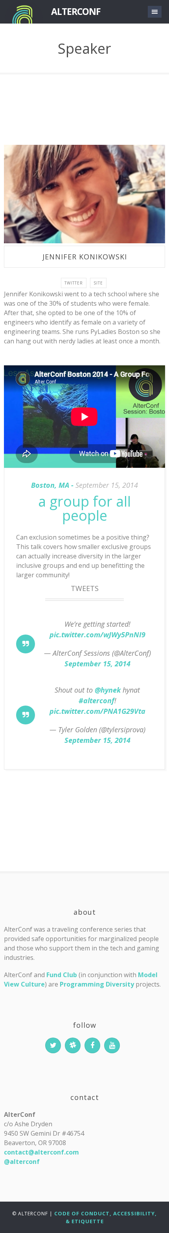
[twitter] (53, 1045)
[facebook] (92, 1045)
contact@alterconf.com (41, 1152)
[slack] (73, 1045)
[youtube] (112, 1045)
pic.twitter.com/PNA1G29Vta (97, 711)
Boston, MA (50, 485)
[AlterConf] (23, 12)
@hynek (108, 690)
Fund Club (61, 974)
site (98, 283)
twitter (73, 283)
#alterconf (96, 700)
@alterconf (22, 1161)
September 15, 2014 (97, 663)
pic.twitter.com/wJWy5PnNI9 (97, 634)
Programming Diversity (97, 984)
